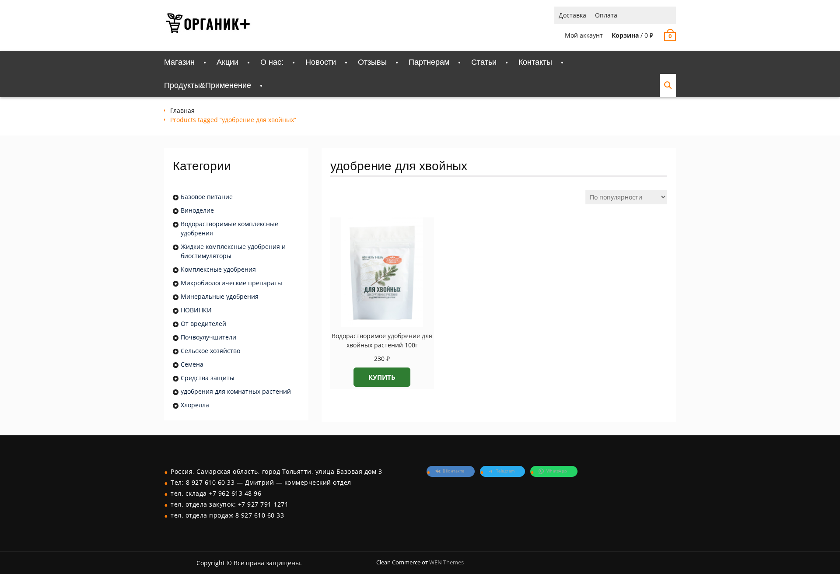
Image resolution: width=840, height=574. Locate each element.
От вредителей (203, 323)
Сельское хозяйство (210, 350)
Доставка (572, 15)
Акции (227, 62)
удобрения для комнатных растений (236, 391)
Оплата (606, 15)
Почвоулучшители (208, 337)
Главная (182, 110)
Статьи (484, 62)
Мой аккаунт (584, 35)
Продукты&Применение (207, 85)
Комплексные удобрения (218, 269)
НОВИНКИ (196, 310)
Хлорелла (195, 405)
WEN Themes (446, 562)
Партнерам (429, 62)
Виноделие (197, 210)
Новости (320, 62)
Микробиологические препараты (231, 283)
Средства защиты (207, 378)
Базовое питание (207, 196)
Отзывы (372, 62)
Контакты (535, 62)
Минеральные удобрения (220, 296)
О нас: (272, 62)
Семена (192, 364)
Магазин (179, 62)
